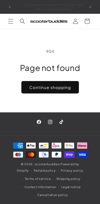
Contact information (40, 187)
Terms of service (38, 178)
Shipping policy (68, 178)
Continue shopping (50, 87)
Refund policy (44, 170)
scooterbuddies (47, 164)
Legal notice (71, 187)
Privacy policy (72, 170)
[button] (11, 21)
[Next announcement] (90, 7)
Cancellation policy (52, 195)
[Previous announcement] (10, 7)
